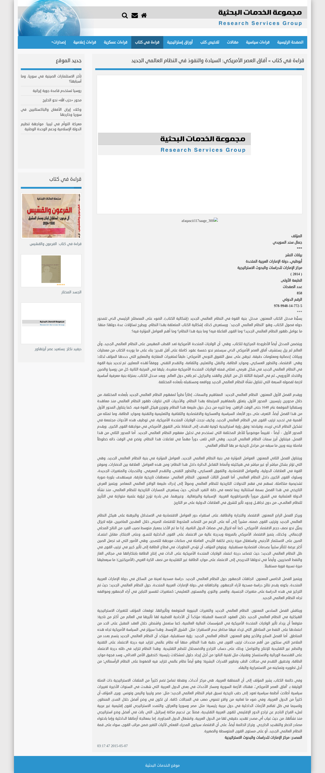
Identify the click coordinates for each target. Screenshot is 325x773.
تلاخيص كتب (209, 42)
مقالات (232, 42)
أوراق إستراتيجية (180, 42)
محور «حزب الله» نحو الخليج (62, 100)
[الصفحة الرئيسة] (144, 15)
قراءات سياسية (258, 42)
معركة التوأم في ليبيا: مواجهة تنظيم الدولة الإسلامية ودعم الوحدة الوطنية (51, 127)
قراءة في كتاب (147, 42)
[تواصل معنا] (135, 15)
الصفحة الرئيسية (290, 42)
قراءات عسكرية (115, 42)
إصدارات (59, 42)
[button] (125, 15)
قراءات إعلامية (84, 42)
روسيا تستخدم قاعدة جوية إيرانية (57, 90)
